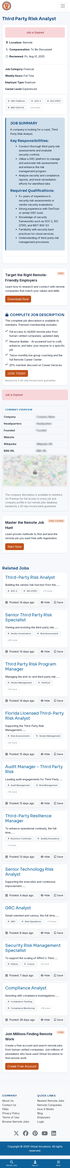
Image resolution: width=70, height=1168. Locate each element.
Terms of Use (10, 1117)
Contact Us (9, 1105)
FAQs (5, 1109)
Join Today (17, 373)
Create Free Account (22, 1066)
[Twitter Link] (16, 1133)
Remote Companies (49, 1105)
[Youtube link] (44, 1133)
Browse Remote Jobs (15, 1121)
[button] (58, 602)
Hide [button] (47, 602)
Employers (43, 1117)
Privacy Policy (11, 1113)
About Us (8, 1100)
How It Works (45, 1109)
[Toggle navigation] (63, 5)
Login (40, 1121)
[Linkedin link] (54, 1133)
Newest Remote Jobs (50, 1100)
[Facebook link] (26, 1133)
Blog (40, 1113)
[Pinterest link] (35, 1133)
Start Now (15, 546)
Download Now (18, 299)
